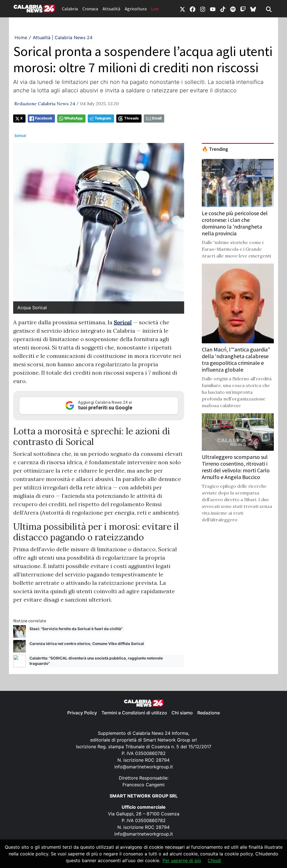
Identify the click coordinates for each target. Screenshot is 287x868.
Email (156, 118)
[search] (269, 8)
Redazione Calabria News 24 (44, 103)
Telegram (103, 118)
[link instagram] (203, 8)
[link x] (182, 8)
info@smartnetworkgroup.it (143, 767)
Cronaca (90, 8)
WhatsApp (73, 118)
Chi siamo (182, 712)
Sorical (20, 135)
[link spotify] (233, 8)
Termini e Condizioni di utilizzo (134, 712)
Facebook (43, 118)
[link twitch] (243, 8)
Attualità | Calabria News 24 (62, 37)
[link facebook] (193, 8)
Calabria (70, 8)
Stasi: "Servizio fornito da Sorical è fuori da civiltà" (75, 629)
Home (21, 37)
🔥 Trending (215, 149)
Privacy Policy (82, 712)
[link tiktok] (223, 8)
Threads (131, 118)
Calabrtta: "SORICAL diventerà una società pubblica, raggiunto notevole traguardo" (96, 661)
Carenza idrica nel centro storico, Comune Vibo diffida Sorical (86, 643)
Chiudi (214, 860)
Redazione (208, 712)
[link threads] (253, 8)
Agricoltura (136, 8)
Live (155, 8)
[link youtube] (213, 8)
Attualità (111, 8)
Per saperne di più (182, 860)
